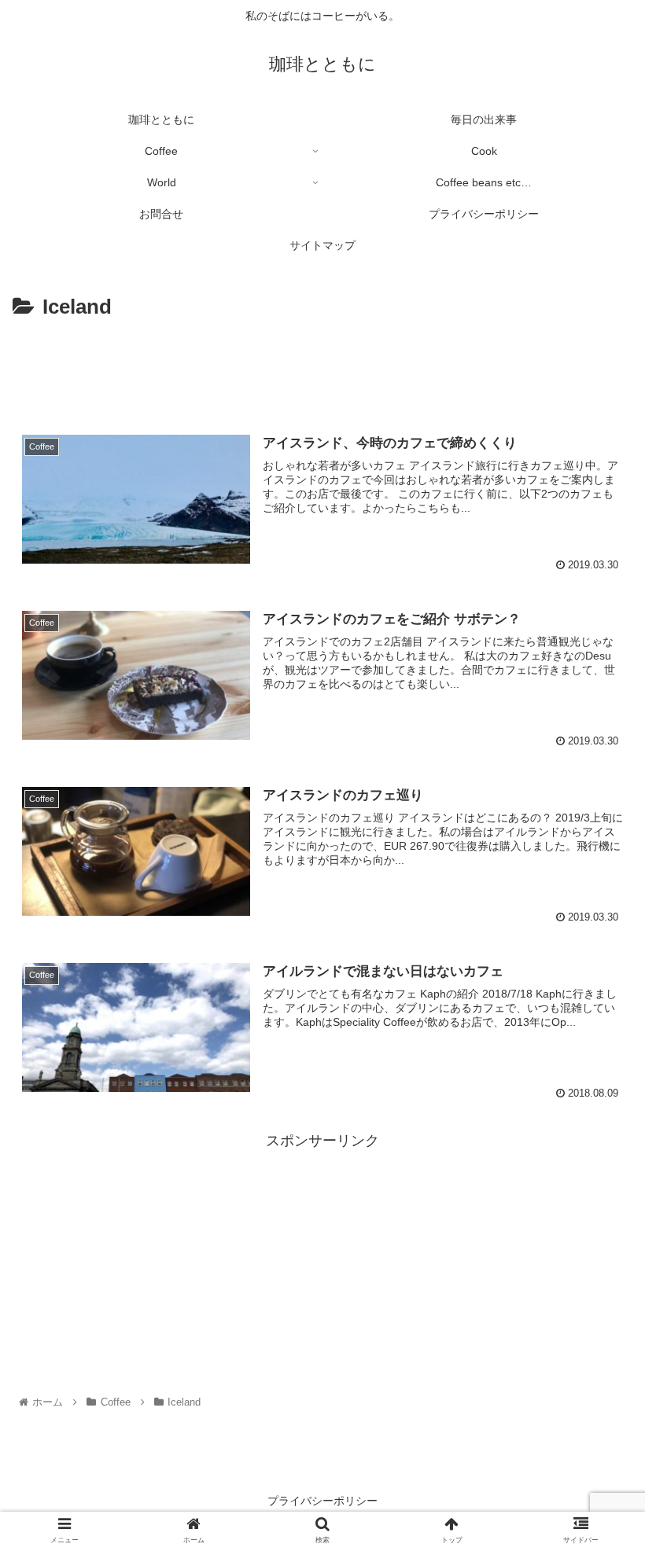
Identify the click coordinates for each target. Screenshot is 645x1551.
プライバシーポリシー (322, 1500)
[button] (596, 1352)
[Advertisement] (322, 368)
